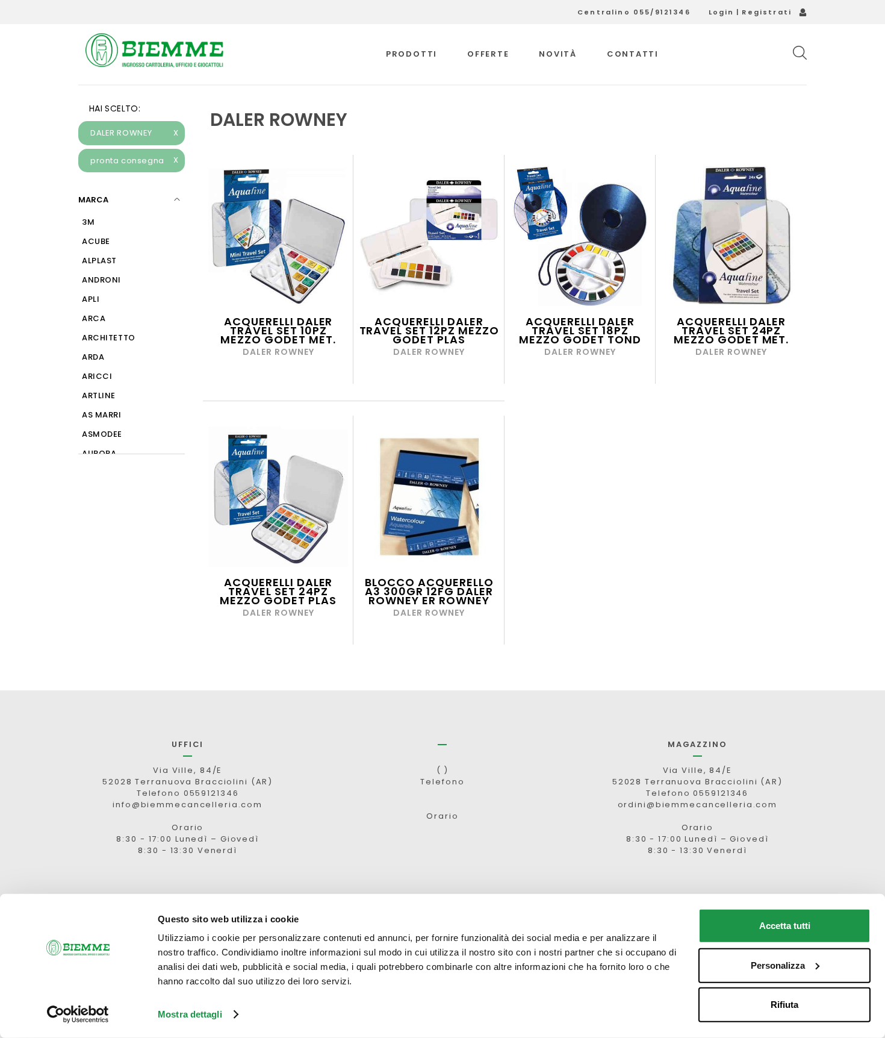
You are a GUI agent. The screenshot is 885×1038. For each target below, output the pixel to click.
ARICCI (97, 376)
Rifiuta (784, 1004)
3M (88, 222)
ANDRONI (101, 280)
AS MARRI (102, 415)
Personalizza (778, 965)
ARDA (93, 357)
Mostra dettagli (190, 1014)
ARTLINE (99, 395)
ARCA (93, 318)
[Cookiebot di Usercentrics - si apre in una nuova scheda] (78, 1014)
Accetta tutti (784, 926)
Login (721, 12)
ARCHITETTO (108, 337)
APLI (90, 299)
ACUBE (96, 241)
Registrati (767, 12)
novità (558, 54)
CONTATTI (633, 54)
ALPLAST (99, 260)
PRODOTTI (411, 54)
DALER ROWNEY (134, 133)
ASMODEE (102, 434)
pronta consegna (134, 160)
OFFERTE (488, 54)
